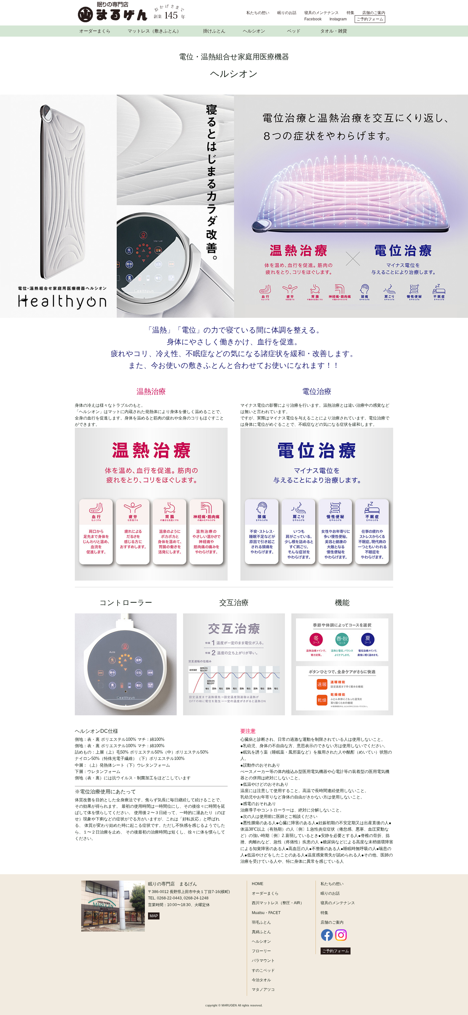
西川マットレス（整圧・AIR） (278, 903)
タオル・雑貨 (333, 30)
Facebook (313, 19)
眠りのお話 (286, 13)
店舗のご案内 (373, 13)
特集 (350, 13)
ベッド (294, 30)
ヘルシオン (254, 30)
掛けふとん (214, 30)
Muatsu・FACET (266, 913)
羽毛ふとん (261, 922)
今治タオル (261, 980)
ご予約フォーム (370, 19)
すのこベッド (263, 970)
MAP (154, 916)
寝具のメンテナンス (321, 13)
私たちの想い (257, 13)
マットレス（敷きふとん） (154, 30)
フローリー (261, 951)
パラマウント (263, 960)
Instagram (338, 19)
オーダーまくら (94, 30)
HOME (257, 884)
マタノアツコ (263, 989)
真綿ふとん (261, 932)
